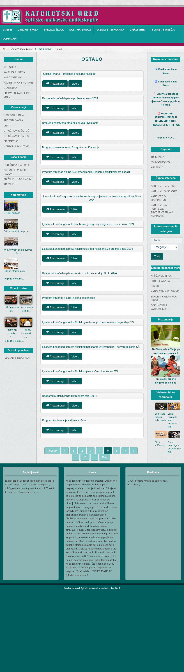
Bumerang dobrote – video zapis (160, 417)
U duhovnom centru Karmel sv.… (18, 251)
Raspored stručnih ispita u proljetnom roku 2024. (70, 98)
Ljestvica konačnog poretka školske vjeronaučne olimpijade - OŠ (80, 371)
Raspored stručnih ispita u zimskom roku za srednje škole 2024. (79, 273)
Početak (52, 450)
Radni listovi (44, 49)
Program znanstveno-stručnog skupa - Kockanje (70, 147)
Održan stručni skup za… (17, 231)
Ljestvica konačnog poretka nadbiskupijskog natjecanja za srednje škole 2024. (88, 248)
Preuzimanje (57, 83)
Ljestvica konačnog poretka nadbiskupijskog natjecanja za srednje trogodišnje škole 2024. (92, 198)
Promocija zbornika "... (12, 333)
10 (85, 457)
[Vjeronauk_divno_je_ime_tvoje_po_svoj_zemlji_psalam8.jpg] (165, 336)
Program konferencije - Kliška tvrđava (64, 420)
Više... (75, 83)
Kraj (104, 457)
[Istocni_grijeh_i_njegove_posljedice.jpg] (165, 366)
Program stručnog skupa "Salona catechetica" (69, 297)
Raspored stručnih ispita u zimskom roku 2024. (69, 395)
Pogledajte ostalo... (14, 278)
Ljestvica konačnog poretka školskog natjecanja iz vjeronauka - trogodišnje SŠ (88, 322)
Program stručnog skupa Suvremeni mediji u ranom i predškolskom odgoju (86, 171)
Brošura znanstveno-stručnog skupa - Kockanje (70, 122)
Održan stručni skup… (15, 271)
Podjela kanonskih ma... (26, 333)
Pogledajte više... (166, 137)
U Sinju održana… (13, 213)
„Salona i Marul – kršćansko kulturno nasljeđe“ (69, 73)
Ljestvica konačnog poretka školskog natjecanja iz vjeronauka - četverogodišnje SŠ (91, 346)
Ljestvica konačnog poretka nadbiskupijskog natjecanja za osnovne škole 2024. (88, 224)
